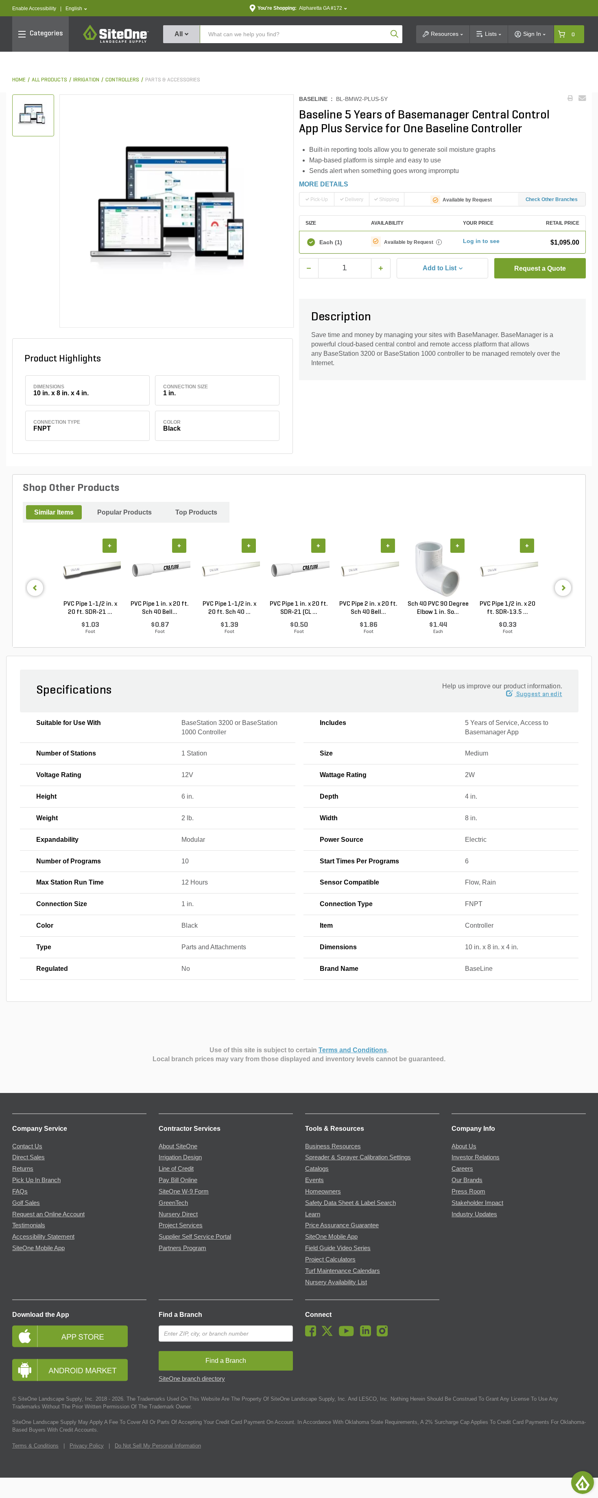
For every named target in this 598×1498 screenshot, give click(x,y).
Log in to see (481, 241)
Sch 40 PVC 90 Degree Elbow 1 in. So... (438, 608)
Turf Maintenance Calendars (342, 1271)
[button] (76, 8)
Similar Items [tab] (54, 512)
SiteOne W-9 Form (184, 1191)
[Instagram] (384, 1334)
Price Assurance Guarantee (342, 1225)
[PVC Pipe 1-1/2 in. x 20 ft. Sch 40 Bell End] (229, 569)
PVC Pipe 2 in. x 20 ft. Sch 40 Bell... (368, 608)
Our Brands (467, 1180)
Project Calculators (330, 1259)
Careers (462, 1168)
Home (19, 80)
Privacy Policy (87, 1446)
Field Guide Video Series (338, 1248)
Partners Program (182, 1248)
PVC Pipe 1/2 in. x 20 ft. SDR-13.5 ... (507, 608)
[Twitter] (329, 1334)
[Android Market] (79, 1370)
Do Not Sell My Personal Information (158, 1446)
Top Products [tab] (196, 512)
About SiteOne (178, 1146)
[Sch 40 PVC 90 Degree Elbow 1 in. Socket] (438, 569)
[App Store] (79, 1336)
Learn (312, 1214)
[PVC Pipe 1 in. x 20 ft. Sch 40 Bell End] (159, 569)
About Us (464, 1146)
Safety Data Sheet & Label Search (350, 1203)
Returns (22, 1168)
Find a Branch (180, 1314)
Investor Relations (476, 1157)
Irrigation (86, 80)
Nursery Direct (178, 1214)
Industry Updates (474, 1214)
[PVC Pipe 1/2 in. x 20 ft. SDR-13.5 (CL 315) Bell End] (507, 569)
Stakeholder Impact (477, 1203)
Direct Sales (28, 1157)
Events (314, 1180)
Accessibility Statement (43, 1236)
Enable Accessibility (34, 8)
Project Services (181, 1225)
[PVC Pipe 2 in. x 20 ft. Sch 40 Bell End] (368, 569)
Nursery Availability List (336, 1282)
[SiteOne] (116, 41)
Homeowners (323, 1191)
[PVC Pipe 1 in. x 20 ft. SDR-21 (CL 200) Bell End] (299, 569)
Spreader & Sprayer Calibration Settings (358, 1157)
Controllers (122, 80)
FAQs (20, 1191)
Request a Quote (540, 268)
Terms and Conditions (353, 1050)
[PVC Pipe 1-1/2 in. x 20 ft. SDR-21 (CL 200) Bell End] (90, 569)
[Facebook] (312, 1334)
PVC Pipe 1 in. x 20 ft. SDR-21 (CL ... (299, 608)
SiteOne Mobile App (38, 1248)
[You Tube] (348, 1334)
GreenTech (173, 1203)
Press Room (468, 1191)
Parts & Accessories (172, 80)
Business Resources (333, 1146)
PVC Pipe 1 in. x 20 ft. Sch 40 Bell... (160, 608)
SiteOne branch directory (192, 1378)
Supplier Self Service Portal (195, 1236)
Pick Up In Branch (36, 1180)
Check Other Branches (552, 199)
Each (330, 242)
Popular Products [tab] (124, 512)
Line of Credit (176, 1168)
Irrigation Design (180, 1157)
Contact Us (27, 1146)
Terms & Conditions (35, 1446)
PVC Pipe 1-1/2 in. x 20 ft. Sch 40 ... (229, 608)
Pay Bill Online (178, 1180)
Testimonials (28, 1225)
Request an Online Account (48, 1214)
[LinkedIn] (367, 1334)
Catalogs (317, 1168)
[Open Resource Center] (582, 1482)
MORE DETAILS (323, 184)
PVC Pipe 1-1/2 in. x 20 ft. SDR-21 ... (90, 608)
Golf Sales (26, 1203)
